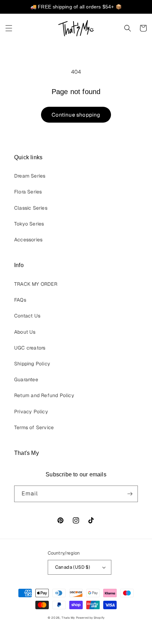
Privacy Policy (31, 411)
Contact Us (27, 316)
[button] (9, 28)
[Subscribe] (130, 494)
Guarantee (26, 379)
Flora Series (28, 192)
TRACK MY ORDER (35, 284)
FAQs (20, 300)
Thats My (68, 617)
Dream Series (29, 176)
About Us (25, 332)
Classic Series (30, 208)
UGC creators (29, 348)
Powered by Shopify (90, 617)
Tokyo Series (29, 224)
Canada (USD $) (72, 567)
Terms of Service (34, 427)
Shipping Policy (32, 363)
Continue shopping (76, 114)
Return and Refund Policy (44, 395)
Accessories (28, 239)
